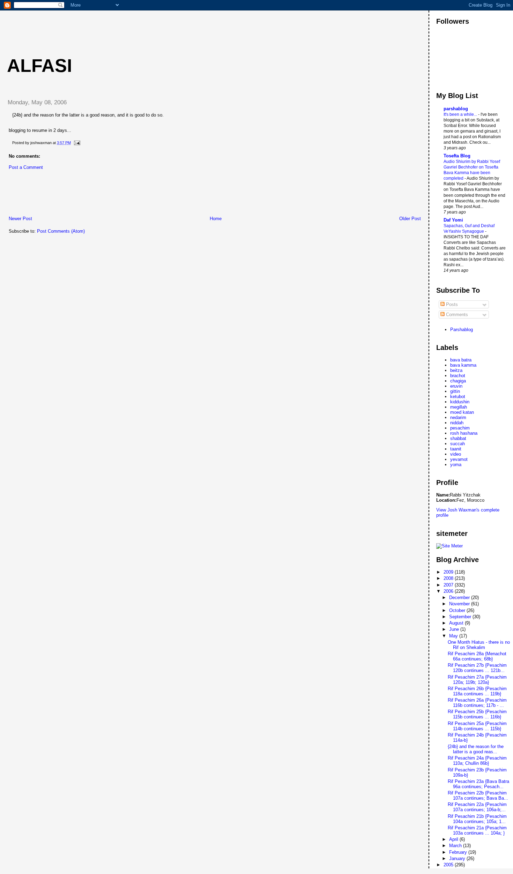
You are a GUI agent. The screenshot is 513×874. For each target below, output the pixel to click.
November (460, 603)
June (454, 629)
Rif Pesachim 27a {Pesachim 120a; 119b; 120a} (477, 679)
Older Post (410, 218)
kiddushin (459, 401)
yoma (455, 464)
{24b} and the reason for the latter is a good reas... (476, 749)
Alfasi (39, 65)
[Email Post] (76, 143)
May (454, 635)
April (454, 839)
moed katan (462, 412)
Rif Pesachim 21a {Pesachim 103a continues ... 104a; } (477, 830)
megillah (458, 407)
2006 (449, 591)
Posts (451, 304)
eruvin (456, 386)
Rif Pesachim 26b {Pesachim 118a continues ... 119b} (477, 691)
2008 (449, 578)
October (458, 610)
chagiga (458, 380)
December (460, 597)
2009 (449, 572)
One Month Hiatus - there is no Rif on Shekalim (479, 645)
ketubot (457, 396)
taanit (455, 448)
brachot (457, 375)
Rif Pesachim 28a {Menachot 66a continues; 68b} (477, 656)
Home (216, 218)
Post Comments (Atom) (61, 231)
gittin (455, 391)
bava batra (460, 360)
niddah (456, 422)
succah (457, 443)
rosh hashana (463, 433)
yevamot (459, 459)
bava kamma (463, 365)
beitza (456, 370)
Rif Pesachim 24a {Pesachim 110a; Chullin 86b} (477, 760)
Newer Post (20, 218)
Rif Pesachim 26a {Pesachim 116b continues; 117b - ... (477, 702)
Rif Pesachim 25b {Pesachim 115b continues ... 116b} (477, 714)
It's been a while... (461, 114)
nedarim (458, 417)
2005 (449, 864)
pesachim (460, 428)
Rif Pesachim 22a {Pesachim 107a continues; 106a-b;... (477, 807)
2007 (449, 585)
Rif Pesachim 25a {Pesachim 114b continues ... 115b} (477, 726)
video (455, 454)
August (457, 623)
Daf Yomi (453, 220)
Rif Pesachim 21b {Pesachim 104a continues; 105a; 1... (477, 819)
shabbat (458, 438)
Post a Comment (26, 167)
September (461, 616)
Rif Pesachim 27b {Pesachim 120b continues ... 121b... (477, 668)
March (456, 845)
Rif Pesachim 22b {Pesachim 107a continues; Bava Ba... (478, 795)
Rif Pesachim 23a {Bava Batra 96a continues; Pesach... (478, 784)
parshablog (456, 108)
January (458, 858)
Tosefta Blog (457, 155)
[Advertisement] (129, 26)
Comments (456, 314)
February (458, 852)
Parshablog (461, 329)
